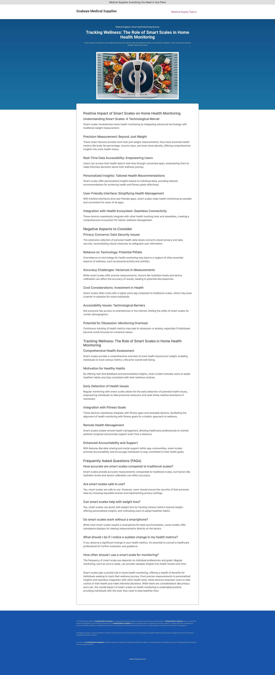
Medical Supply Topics (184, 11)
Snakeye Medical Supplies (96, 11)
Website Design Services (137, 659)
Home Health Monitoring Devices (145, 27)
